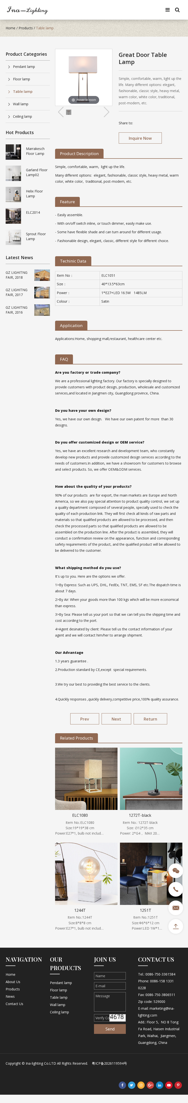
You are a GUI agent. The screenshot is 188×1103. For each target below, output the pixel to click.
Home (10, 28)
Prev (84, 719)
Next (116, 719)
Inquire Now (140, 138)
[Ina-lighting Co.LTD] (28, 9)
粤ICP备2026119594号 (109, 1063)
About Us (13, 981)
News (10, 996)
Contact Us (14, 1003)
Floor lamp (21, 79)
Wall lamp (20, 104)
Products (26, 28)
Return (150, 719)
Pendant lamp (24, 66)
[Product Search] (177, 10)
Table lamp (45, 28)
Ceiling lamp (22, 116)
